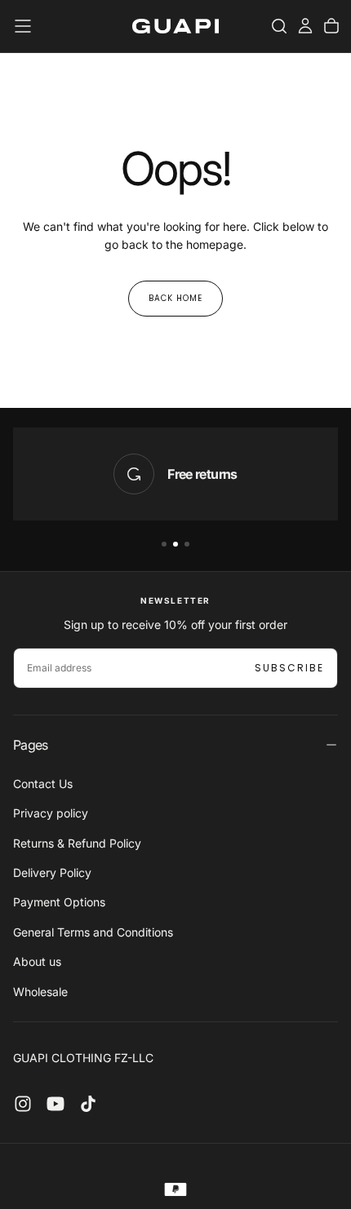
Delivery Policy (52, 872)
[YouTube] (55, 1104)
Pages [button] (30, 745)
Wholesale (40, 992)
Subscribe (289, 668)
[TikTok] (88, 1104)
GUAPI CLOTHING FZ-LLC (83, 1058)
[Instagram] (23, 1104)
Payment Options (59, 902)
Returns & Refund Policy (77, 843)
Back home (175, 298)
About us (37, 961)
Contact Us (43, 783)
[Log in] (305, 26)
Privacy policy (50, 813)
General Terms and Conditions (93, 932)
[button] (23, 26)
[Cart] (331, 26)
